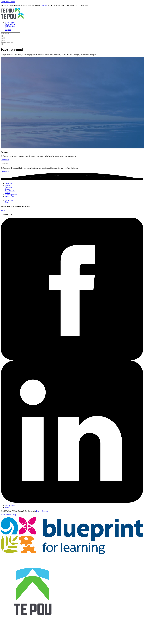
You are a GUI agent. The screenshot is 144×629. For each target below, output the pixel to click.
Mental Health (10, 191)
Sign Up (3, 210)
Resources (8, 185)
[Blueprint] (72, 553)
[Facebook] (72, 359)
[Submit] (2, 36)
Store (7, 202)
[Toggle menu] (2, 40)
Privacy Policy (10, 505)
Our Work (8, 183)
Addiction (8, 187)
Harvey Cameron (42, 511)
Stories (7, 189)
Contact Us (9, 200)
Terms (7, 507)
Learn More (5, 160)
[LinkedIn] (72, 502)
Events (7, 193)
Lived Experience (11, 195)
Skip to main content (8, 2)
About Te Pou (9, 196)
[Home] (72, 14)
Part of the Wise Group (8, 515)
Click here (44, 5)
